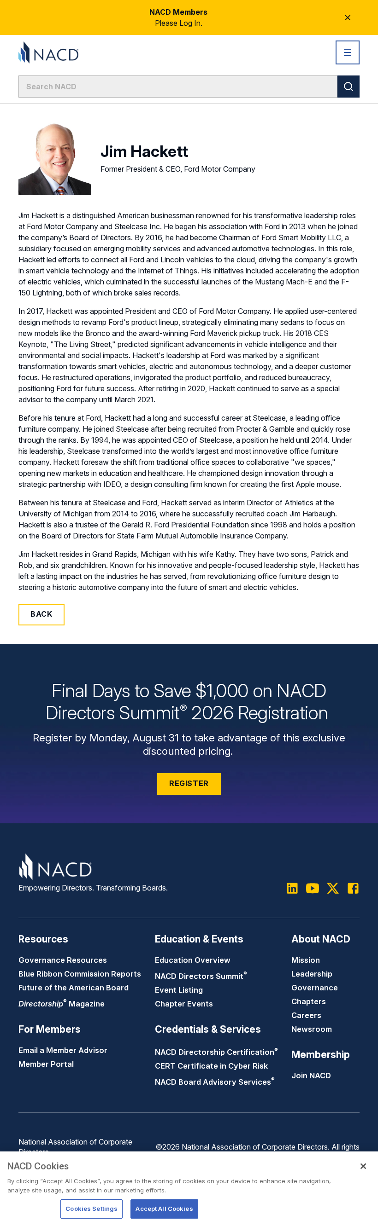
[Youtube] (312, 888)
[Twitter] (332, 888)
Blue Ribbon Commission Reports (79, 973)
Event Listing (179, 990)
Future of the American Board (73, 987)
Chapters (308, 1001)
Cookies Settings (91, 1208)
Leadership (311, 973)
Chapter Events (184, 1003)
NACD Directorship (216, 1052)
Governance (314, 987)
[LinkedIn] (292, 888)
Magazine (61, 1003)
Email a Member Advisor (62, 1050)
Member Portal (46, 1064)
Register (189, 783)
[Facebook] (353, 888)
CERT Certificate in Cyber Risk (211, 1065)
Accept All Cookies (164, 1208)
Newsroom (311, 1029)
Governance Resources (62, 960)
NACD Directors (201, 976)
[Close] (363, 1166)
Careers (306, 1015)
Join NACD (311, 1075)
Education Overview (192, 960)
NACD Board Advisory (215, 1082)
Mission (305, 960)
